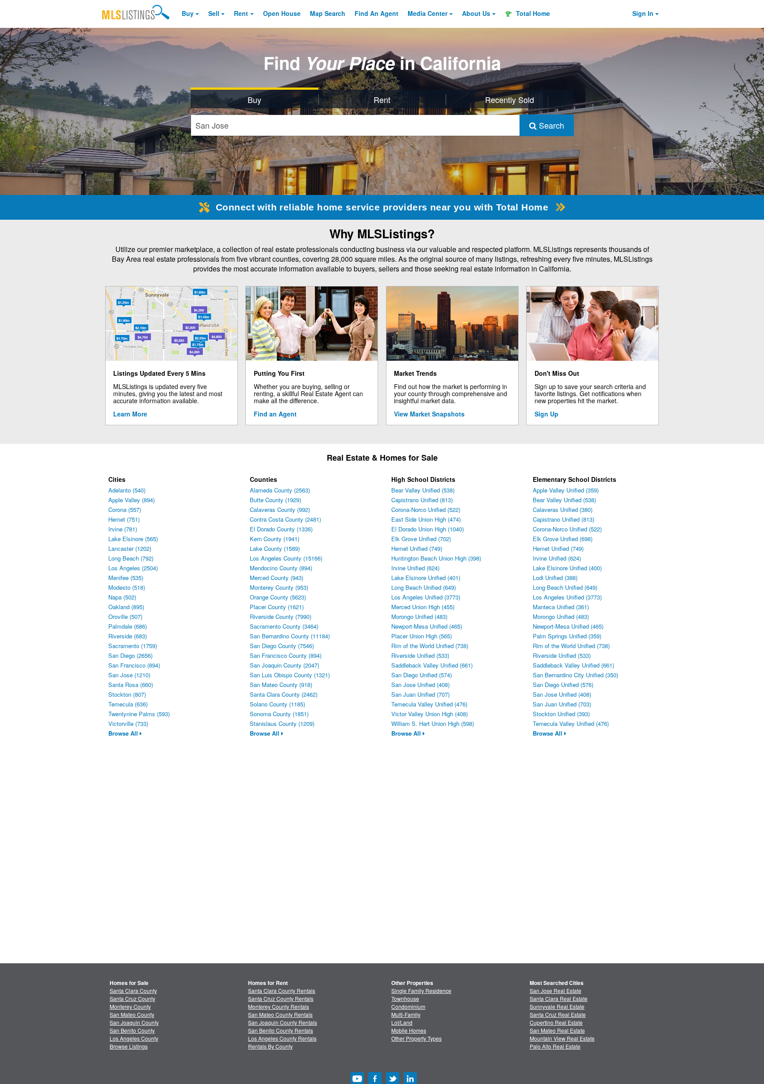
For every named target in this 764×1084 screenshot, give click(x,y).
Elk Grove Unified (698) (562, 538)
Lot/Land (402, 1022)
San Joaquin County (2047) (284, 665)
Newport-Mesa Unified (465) (426, 626)
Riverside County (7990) (280, 616)
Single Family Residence (421, 990)
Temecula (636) (128, 704)
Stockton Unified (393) (561, 714)
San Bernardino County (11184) (290, 636)
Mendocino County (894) (281, 568)
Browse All (124, 733)
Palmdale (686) (127, 626)
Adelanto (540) (126, 490)
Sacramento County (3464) (284, 626)
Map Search (327, 13)
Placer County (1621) (277, 607)
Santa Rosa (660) (130, 684)
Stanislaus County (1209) (282, 723)
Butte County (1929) (275, 500)
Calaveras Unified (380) (562, 509)
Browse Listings (129, 1046)
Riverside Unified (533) (420, 655)
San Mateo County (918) (281, 684)
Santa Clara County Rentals (281, 990)
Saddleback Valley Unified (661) (432, 665)
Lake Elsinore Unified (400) (567, 568)
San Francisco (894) (134, 665)
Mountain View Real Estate (562, 1038)
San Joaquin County (134, 1022)
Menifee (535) (125, 577)
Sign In (642, 13)
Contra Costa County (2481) (285, 519)
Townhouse (405, 998)
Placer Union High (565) (421, 636)
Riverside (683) (127, 636)
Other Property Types (416, 1038)
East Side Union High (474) (426, 519)
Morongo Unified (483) (419, 616)
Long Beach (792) (130, 558)
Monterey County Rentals (278, 1006)
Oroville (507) (125, 616)
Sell (213, 13)
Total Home (532, 13)
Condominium (408, 1006)
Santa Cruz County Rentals (280, 998)
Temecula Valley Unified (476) (429, 704)
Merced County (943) (276, 577)
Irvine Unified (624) (415, 568)
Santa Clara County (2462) (283, 694)
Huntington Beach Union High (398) (436, 558)
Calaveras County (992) (280, 509)
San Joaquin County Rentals (282, 1022)
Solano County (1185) (277, 704)
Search (550, 125)
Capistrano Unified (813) (422, 500)
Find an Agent (275, 413)
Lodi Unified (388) (555, 577)
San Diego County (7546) (282, 645)
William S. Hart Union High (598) (432, 723)
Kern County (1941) (274, 538)
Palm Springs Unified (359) (567, 636)
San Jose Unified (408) (420, 684)
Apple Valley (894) (131, 500)
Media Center (427, 13)
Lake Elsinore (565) (133, 538)
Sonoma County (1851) (279, 714)
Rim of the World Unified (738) (429, 645)
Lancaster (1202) (129, 548)
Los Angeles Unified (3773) (425, 597)
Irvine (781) (122, 529)
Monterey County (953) (279, 587)
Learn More (130, 413)
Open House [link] (282, 13)
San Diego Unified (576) (563, 684)
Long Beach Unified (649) (423, 587)
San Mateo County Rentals (280, 1014)
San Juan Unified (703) (562, 704)
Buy (188, 13)
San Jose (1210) (129, 675)
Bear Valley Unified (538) (423, 490)
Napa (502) (122, 597)
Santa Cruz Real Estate (558, 1014)
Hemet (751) (124, 519)
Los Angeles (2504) (133, 568)
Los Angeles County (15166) (286, 558)
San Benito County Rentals (280, 1030)
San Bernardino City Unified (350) (575, 675)
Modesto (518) (126, 587)
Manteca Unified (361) (561, 607)
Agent (376, 13)
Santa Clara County (133, 990)
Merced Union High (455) (423, 607)
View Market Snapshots (429, 413)
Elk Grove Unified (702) (421, 538)
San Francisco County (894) (285, 655)
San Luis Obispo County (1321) (290, 675)
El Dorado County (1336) (281, 529)
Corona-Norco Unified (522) (425, 509)
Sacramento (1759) (132, 645)
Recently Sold (509, 99)
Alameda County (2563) (280, 490)
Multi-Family (405, 1014)
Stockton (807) (127, 694)
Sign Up (546, 413)
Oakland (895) (126, 607)
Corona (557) (124, 509)
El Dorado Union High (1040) (427, 529)
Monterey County (130, 1006)
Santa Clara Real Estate (559, 998)
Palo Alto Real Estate (555, 1046)
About (476, 13)
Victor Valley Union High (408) (429, 714)
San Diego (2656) (130, 655)
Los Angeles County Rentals (282, 1038)
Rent (241, 13)
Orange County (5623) (278, 597)
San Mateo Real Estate (557, 1030)
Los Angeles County (134, 1038)
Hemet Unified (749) (416, 548)
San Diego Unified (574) (421, 675)
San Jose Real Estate (555, 990)
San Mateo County (132, 1014)
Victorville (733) (128, 723)
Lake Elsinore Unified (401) (425, 577)
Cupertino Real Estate (556, 1022)
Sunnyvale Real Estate (557, 1006)
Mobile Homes (408, 1030)
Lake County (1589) (275, 548)
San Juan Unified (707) (420, 694)
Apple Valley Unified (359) (566, 490)
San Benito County (132, 1030)
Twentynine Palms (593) (139, 714)
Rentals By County (270, 1046)
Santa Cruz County (132, 998)
